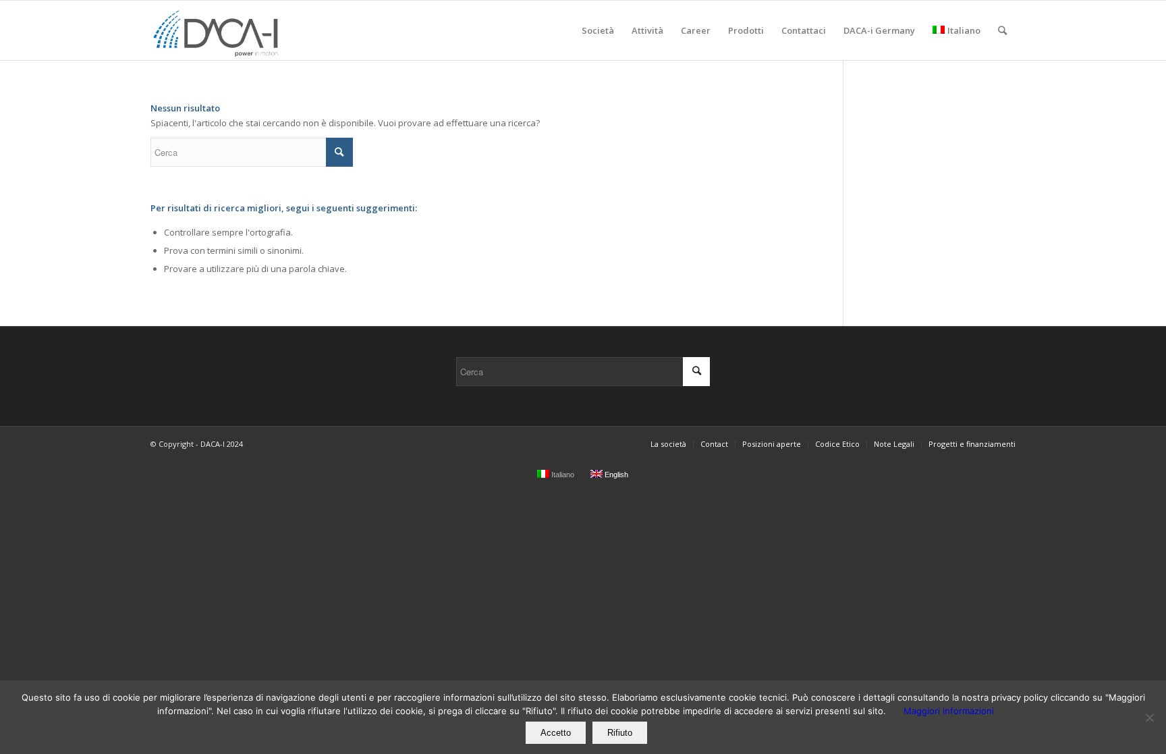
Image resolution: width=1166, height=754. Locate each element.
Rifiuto (619, 733)
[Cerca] (1002, 30)
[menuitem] (598, 30)
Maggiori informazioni (949, 710)
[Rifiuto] (1149, 717)
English (615, 474)
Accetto (555, 733)
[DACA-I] (216, 30)
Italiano (963, 30)
